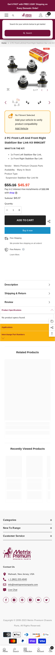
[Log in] (40, 15)
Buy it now (28, 230)
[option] (27, 70)
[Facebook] (6, 600)
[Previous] (41, 90)
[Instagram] (14, 600)
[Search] (13, 15)
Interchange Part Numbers (13, 334)
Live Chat (12, 589)
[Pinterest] (22, 600)
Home (4, 43)
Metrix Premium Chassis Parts (28, 166)
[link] (28, 427)
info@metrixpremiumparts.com (23, 584)
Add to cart (25, 220)
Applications (7, 327)
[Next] (47, 90)
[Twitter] (46, 600)
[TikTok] (30, 600)
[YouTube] (38, 600)
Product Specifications (11, 310)
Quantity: (9, 203)
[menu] (6, 15)
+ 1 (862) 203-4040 (17, 579)
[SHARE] (48, 221)
